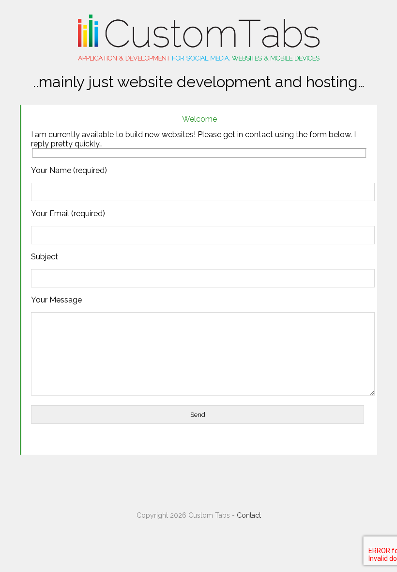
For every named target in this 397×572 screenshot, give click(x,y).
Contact (249, 515)
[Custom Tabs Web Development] (199, 58)
